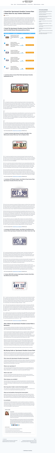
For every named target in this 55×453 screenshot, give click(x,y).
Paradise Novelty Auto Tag (16, 180)
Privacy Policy (30, 4)
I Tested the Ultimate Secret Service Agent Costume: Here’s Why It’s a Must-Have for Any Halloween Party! (28, 441)
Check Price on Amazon (29, 37)
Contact (42, 4)
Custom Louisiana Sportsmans (12, 133)
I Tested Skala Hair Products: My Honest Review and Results (13, 431)
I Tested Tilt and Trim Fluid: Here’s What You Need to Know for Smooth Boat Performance (18, 432)
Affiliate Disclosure (37, 4)
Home (12, 4)
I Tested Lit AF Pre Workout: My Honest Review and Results (13, 428)
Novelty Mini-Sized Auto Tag (28, 230)
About (15, 4)
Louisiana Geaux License (11, 74)
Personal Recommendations (22, 4)
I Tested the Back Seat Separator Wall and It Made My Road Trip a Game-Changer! (9, 440)
